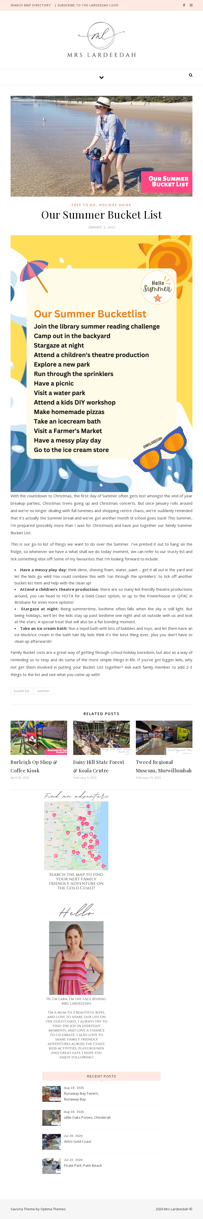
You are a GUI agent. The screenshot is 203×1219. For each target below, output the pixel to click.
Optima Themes (53, 1209)
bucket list (21, 691)
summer (43, 691)
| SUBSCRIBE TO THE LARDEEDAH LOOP (86, 5)
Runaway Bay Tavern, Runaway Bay (81, 1096)
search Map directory (31, 5)
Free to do (84, 205)
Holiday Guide (115, 205)
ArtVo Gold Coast (77, 1141)
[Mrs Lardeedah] (101, 39)
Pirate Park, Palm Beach (83, 1165)
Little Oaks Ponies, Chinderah (87, 1117)
